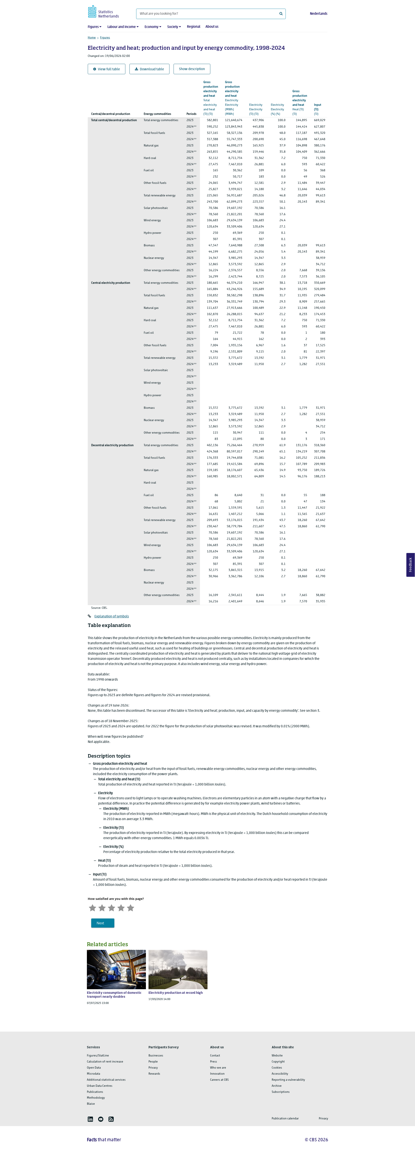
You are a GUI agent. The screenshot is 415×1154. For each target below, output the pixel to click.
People (153, 1061)
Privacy (153, 1067)
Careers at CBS (219, 1080)
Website (277, 1055)
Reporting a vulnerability (288, 1080)
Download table (152, 69)
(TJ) (210, 98)
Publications (95, 1092)
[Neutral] (111, 907)
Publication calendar (285, 1118)
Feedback (410, 565)
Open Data (94, 1067)
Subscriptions (281, 1092)
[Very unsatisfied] (92, 907)
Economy (151, 27)
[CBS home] (108, 11)
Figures (93, 27)
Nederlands (318, 14)
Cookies (277, 1067)
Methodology (96, 1097)
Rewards (154, 1073)
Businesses (155, 1055)
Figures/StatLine (98, 1055)
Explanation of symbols (111, 616)
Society (172, 27)
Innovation (217, 1073)
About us (212, 27)
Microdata (93, 1073)
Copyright (278, 1061)
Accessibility (280, 1073)
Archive (277, 1086)
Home (92, 37)
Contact (215, 1055)
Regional (193, 27)
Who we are (218, 1067)
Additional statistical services (106, 1080)
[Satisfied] (121, 907)
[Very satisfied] (130, 907)
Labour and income (121, 27)
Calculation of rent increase (105, 1061)
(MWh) (232, 98)
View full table (109, 69)
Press (213, 1061)
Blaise (91, 1104)
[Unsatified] (102, 907)
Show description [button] (192, 69)
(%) (278, 100)
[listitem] (90, 1119)
